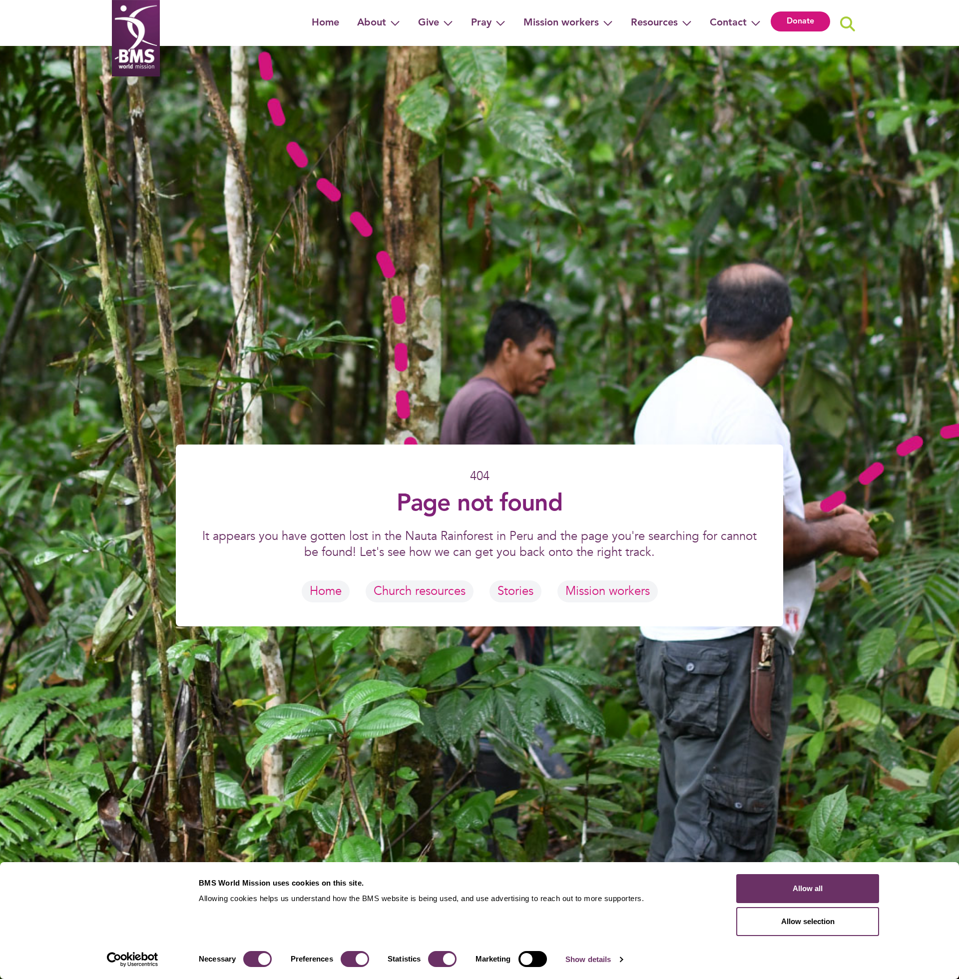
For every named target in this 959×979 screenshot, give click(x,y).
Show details (588, 959)
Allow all (808, 888)
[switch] (355, 959)
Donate (800, 21)
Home (325, 23)
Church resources (420, 591)
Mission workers (607, 591)
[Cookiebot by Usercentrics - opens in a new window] (132, 959)
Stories (515, 591)
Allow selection (808, 921)
